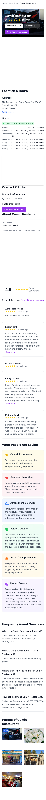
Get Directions (8, 112)
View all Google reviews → (32, 300)
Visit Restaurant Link (14, 209)
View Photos (32, 26)
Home (4, 3)
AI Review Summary (17, 32)
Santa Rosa (13, 3)
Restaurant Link (14, 26)
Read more (10, 352)
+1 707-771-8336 (14, 198)
